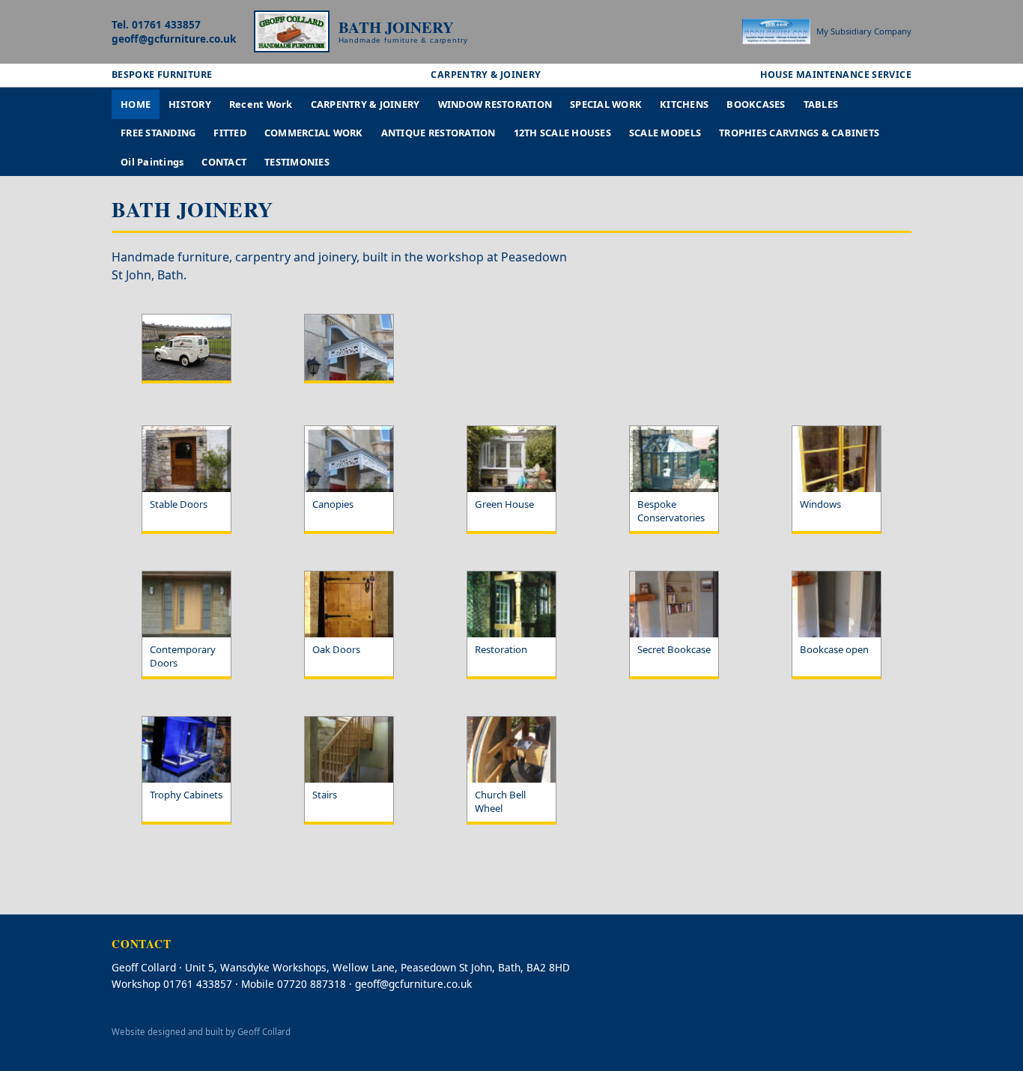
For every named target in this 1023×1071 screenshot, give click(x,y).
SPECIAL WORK (606, 104)
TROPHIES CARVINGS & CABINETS (799, 132)
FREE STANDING (158, 132)
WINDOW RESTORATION (495, 104)
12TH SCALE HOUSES (562, 132)
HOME (136, 104)
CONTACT (223, 162)
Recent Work (261, 104)
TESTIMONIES (297, 162)
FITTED (229, 132)
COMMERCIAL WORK (313, 132)
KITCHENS (684, 104)
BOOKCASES (755, 104)
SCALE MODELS (665, 132)
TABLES (821, 104)
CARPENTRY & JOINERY (365, 104)
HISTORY (190, 104)
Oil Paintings (152, 162)
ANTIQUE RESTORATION (438, 132)
